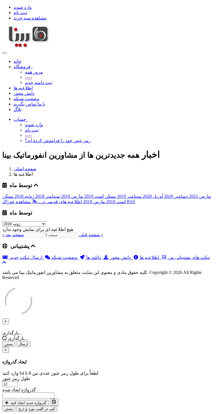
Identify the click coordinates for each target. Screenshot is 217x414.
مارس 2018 (93, 201)
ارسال (23, 344)
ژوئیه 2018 (23, 196)
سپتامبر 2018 (47, 196)
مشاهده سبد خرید (30, 18)
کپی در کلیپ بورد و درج (37, 409)
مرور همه (34, 72)
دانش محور (24, 93)
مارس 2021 (199, 196)
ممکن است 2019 (99, 196)
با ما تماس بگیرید (29, 104)
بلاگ (17, 109)
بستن (9, 344)
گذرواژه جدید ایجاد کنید (27, 403)
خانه (17, 61)
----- (28, 77)
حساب (21, 119)
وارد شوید (23, 7)
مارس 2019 (71, 196)
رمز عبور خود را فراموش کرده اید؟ (58, 140)
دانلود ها (94, 257)
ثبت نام (20, 12)
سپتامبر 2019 (129, 196)
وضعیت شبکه (26, 98)
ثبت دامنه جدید (38, 82)
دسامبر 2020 (175, 196)
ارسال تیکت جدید (27, 257)
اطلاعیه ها (23, 87)
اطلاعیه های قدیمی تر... (59, 201)
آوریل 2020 (152, 196)
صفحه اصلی (25, 168)
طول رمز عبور (16, 378)
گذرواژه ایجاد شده (19, 389)
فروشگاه (23, 66)
